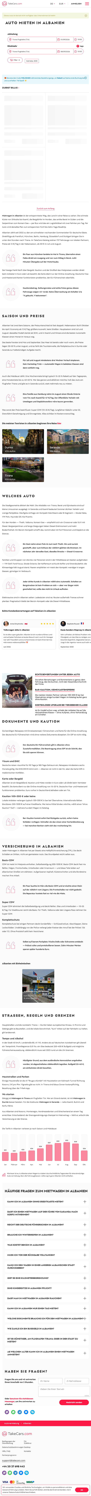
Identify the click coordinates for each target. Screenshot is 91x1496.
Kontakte (27, 1451)
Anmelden (76, 3)
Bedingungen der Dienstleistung (8, 1442)
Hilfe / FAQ (6, 1451)
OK (82, 1490)
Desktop (27, 1447)
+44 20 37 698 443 (13, 1466)
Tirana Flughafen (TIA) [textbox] (21, 39)
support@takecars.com (13, 1460)
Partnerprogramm (9, 1455)
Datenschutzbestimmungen (12, 1447)
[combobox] (33, 39)
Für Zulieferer (28, 1442)
